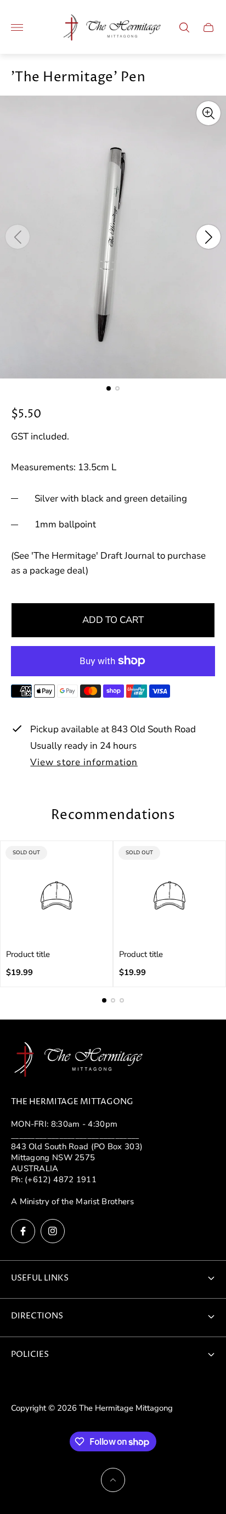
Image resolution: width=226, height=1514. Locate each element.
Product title (28, 954)
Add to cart (113, 620)
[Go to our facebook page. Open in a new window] (23, 1231)
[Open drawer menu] (17, 27)
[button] (108, 388)
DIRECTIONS (37, 1316)
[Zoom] (208, 113)
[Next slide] (208, 237)
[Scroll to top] (113, 1480)
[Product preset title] (56, 895)
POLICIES (30, 1354)
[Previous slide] (17, 237)
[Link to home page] (79, 1061)
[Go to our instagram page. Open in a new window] (53, 1231)
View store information (83, 763)
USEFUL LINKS (40, 1278)
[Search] (184, 27)
